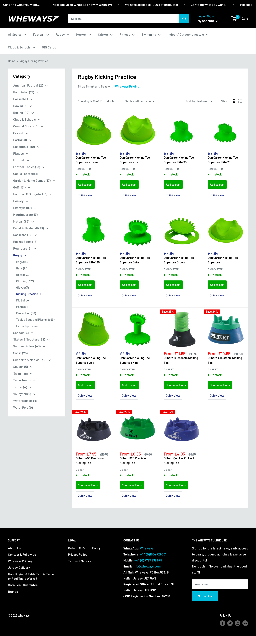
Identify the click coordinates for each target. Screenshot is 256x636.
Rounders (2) (22, 248)
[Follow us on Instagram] (237, 623)
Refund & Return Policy (84, 548)
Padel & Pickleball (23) (28, 228)
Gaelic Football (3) (25, 173)
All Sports (15, 34)
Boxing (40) (21, 112)
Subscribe (205, 596)
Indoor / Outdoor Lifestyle (186, 34)
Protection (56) (26, 313)
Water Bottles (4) (25, 400)
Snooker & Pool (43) (27, 346)
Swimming (149, 34)
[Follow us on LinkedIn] (245, 623)
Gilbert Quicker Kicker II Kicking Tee (179, 460)
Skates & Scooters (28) (29, 339)
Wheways (146, 548)
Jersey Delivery (19, 567)
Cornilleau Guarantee (23, 585)
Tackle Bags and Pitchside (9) (35, 319)
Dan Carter (83, 168)
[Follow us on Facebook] (222, 623)
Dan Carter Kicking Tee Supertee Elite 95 (179, 160)
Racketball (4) (23, 235)
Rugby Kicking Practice (33, 61)
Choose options (176, 385)
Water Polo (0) (23, 407)
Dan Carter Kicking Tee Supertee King (135, 360)
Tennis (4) (20, 387)
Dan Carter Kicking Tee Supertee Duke (135, 260)
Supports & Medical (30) (30, 360)
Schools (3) (21, 333)
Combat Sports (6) (26, 126)
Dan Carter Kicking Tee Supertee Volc (91, 360)
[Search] (184, 18)
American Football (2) (28, 85)
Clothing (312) (25, 281)
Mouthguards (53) (25, 214)
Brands (13, 591)
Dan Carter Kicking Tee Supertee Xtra (135, 160)
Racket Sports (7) (25, 241)
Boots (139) (23, 274)
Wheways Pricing (20, 561)
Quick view (85, 195)
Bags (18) (21, 262)
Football (38, 34)
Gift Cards (49, 47)
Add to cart (85, 184)
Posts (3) (21, 306)
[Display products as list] (240, 101)
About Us (14, 548)
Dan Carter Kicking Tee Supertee (223, 260)
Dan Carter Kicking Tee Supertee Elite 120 (91, 260)
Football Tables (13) (27, 167)
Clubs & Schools (19, 47)
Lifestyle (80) (22, 208)
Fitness (125, 34)
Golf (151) (19, 187)
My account (206, 21)
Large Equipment (27, 326)
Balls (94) (22, 268)
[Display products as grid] (233, 101)
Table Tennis (22, 380)
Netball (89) (21, 221)
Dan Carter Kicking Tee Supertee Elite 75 (223, 160)
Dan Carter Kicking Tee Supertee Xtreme (91, 160)
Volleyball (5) (22, 394)
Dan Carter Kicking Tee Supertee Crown (179, 260)
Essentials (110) (24, 146)
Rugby (60, 34)
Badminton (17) (24, 92)
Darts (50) (20, 140)
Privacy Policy (77, 554)
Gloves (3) (22, 287)
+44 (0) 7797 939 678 (148, 560)
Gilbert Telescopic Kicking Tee (181, 360)
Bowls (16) (20, 106)
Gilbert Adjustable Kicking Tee (225, 360)
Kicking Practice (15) (29, 294)
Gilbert (169, 369)
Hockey (81, 34)
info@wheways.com (147, 566)
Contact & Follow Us (22, 554)
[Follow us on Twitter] (230, 623)
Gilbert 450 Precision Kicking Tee (90, 460)
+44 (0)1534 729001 (153, 554)
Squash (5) (20, 366)
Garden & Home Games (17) (32, 180)
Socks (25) (20, 353)
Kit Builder (23, 300)
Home (11, 61)
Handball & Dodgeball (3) (30, 194)
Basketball (21, 99)
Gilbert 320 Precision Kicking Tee (133, 460)
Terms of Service (80, 561)
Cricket (103, 34)
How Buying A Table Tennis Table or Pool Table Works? (31, 576)
